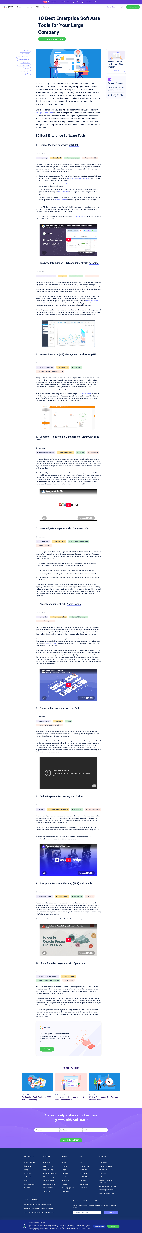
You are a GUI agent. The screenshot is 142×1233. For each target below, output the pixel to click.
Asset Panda (74, 603)
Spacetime (80, 963)
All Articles (26, 51)
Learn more (116, 70)
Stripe (79, 796)
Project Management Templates (106, 1181)
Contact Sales (111, 7)
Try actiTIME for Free (133, 7)
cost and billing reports (66, 184)
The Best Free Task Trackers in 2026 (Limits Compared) (38, 1208)
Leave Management (49, 1184)
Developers (65, 1191)
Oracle (88, 883)
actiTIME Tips (25, 62)
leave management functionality (78, 178)
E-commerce (65, 1173)
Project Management (23, 56)
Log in (121, 7)
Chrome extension (29, 1184)
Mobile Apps (27, 1188)
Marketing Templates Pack (107, 1190)
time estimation (63, 192)
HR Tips (27, 68)
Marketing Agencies (68, 1188)
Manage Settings (99, 1226)
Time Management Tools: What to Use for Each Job (37, 1204)
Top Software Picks (24, 59)
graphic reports (87, 394)
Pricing (38, 7)
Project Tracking (48, 1166)
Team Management (49, 1180)
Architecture (65, 1162)
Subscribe (111, 1212)
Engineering (65, 1180)
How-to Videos (85, 1166)
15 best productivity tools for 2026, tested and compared (39, 1212)
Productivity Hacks (24, 65)
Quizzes (101, 1177)
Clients (26, 1180)
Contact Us (83, 1188)
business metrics (61, 200)
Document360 (81, 528)
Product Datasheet (29, 1162)
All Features (27, 1166)
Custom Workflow (48, 1188)
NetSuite (75, 708)
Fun (28, 74)
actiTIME (74, 144)
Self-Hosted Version (30, 1177)
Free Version (27, 1173)
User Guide (83, 1173)
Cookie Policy (36, 1230)
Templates (102, 1173)
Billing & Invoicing (48, 1177)
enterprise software (44, 113)
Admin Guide (84, 1184)
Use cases (83, 1170)
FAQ (81, 1162)
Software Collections (27, 1095)
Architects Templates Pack (107, 1186)
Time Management (24, 71)
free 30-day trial (81, 216)
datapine (94, 262)
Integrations (46, 1191)
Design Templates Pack (106, 1193)
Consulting (65, 1166)
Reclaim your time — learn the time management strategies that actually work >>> (73, 2)
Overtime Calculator (105, 1166)
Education (65, 1177)
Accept (113, 1226)
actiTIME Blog (103, 1162)
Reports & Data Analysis (50, 1173)
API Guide (83, 1180)
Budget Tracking (48, 1170)
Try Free (47, 1049)
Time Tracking (25, 53)
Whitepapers (103, 1170)
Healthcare (65, 1184)
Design (64, 1170)
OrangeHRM (92, 354)
